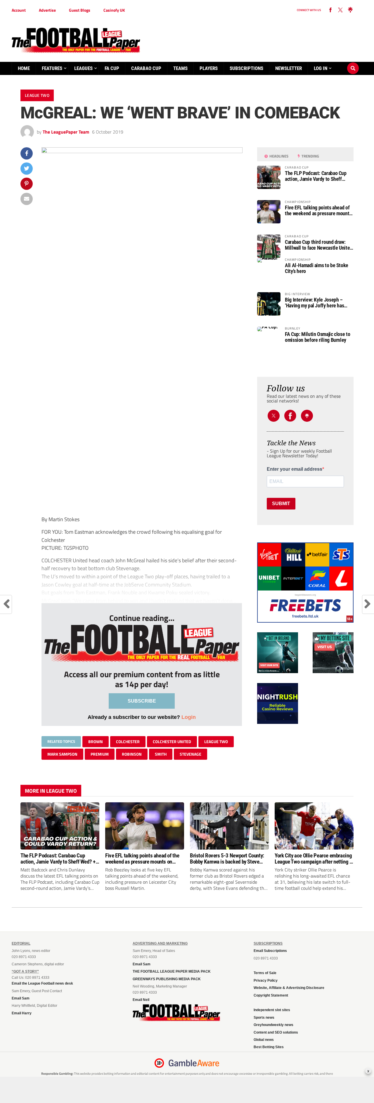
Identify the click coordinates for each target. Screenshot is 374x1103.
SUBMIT (281, 503)
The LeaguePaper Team (66, 131)
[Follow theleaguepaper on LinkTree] (350, 10)
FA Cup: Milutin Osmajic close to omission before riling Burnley (317, 337)
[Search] (353, 62)
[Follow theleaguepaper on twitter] (340, 10)
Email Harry (22, 1013)
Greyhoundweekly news (273, 1025)
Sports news (264, 1018)
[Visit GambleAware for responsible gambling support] (194, 1063)
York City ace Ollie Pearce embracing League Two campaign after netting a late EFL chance (313, 858)
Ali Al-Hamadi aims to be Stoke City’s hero (316, 268)
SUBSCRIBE (142, 700)
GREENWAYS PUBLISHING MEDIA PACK (167, 979)
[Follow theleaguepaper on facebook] (330, 10)
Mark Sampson (62, 754)
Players (209, 68)
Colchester (128, 741)
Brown (95, 741)
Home (24, 68)
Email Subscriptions (270, 951)
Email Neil (141, 1000)
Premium (100, 754)
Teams (180, 68)
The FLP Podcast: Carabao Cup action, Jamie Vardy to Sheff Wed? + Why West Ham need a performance (316, 176)
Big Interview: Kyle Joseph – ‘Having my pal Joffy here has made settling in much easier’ (314, 303)
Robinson (132, 754)
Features (52, 68)
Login (188, 717)
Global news (264, 1040)
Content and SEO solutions (276, 1032)
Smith (161, 754)
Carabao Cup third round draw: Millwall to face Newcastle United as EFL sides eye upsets (318, 245)
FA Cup (112, 68)
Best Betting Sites (269, 1047)
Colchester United (172, 741)
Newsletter (288, 68)
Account (19, 10)
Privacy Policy (266, 980)
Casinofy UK (114, 10)
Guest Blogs (79, 10)
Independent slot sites (272, 1010)
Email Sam (21, 998)
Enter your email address (294, 469)
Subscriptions (246, 68)
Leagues (83, 68)
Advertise (47, 10)
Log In (320, 68)
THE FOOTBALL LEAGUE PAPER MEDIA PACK (172, 971)
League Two (216, 741)
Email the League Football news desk (42, 983)
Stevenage (190, 754)
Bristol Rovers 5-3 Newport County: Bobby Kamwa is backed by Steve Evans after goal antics (227, 858)
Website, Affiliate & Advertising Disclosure (289, 988)
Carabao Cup (146, 68)
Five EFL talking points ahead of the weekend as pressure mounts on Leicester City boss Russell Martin (318, 210)
